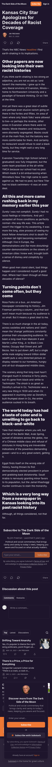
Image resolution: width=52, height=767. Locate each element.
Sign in (46, 4)
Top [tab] (5, 632)
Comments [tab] (9, 598)
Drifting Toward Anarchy (16, 640)
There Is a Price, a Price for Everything (17, 662)
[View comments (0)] (11, 43)
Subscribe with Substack (28, 735)
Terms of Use (39, 561)
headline (31, 49)
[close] (44, 686)
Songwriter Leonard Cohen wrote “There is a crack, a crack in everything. (18, 669)
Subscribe (36, 4)
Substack (12, 761)
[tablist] (14, 598)
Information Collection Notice (31, 564)
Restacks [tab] (21, 598)
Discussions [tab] (23, 632)
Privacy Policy (34, 747)
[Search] (47, 632)
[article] (26, 647)
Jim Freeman (14, 34)
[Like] (5, 43)
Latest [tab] (13, 632)
